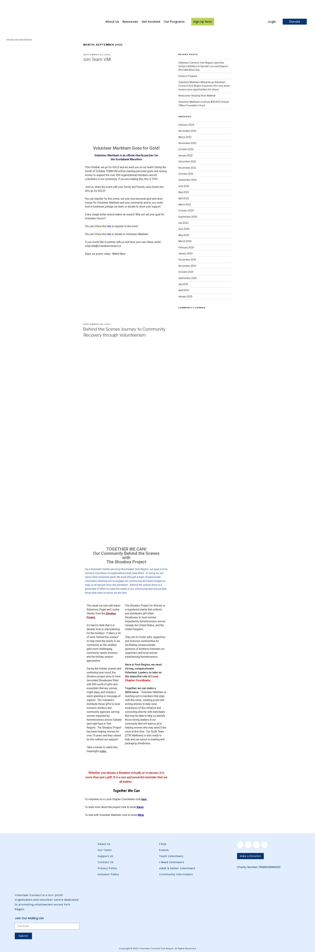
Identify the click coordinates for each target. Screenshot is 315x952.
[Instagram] (256, 844)
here (144, 799)
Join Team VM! (97, 59)
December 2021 (187, 161)
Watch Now (118, 253)
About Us (112, 22)
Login (272, 22)
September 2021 (187, 179)
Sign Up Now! (202, 22)
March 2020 (185, 241)
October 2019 (185, 271)
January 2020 (185, 253)
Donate (294, 22)
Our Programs (174, 22)
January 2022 (185, 155)
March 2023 (184, 137)
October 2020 (186, 210)
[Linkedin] (248, 844)
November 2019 (187, 265)
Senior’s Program (187, 76)
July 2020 (183, 222)
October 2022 (186, 149)
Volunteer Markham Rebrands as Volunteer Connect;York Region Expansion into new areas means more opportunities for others (204, 86)
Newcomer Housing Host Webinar (197, 95)
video (103, 751)
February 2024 (186, 124)
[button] (250, 856)
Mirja (141, 815)
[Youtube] (264, 844)
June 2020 (184, 228)
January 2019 (185, 296)
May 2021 (183, 192)
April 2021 (183, 198)
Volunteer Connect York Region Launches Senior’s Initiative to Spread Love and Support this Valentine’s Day (203, 66)
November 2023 (187, 130)
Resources (130, 22)
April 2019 (183, 290)
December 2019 (187, 259)
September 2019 (187, 278)
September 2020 (187, 216)
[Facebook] (240, 844)
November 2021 (187, 167)
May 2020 (183, 235)
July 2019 (183, 284)
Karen (140, 807)
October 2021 (185, 173)
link (109, 226)
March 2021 (184, 204)
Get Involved (151, 22)
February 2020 (186, 247)
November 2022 (187, 143)
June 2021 (183, 186)
